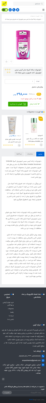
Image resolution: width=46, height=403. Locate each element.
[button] (17, 9)
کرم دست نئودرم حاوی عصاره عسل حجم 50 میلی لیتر (13, 140)
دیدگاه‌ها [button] (19, 154)
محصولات (11, 308)
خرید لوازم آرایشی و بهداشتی (8, 303)
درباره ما (11, 316)
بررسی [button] (40, 154)
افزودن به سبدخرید (16, 104)
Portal (31, 400)
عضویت (7, 392)
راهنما (12, 312)
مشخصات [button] (30, 154)
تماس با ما (10, 319)
